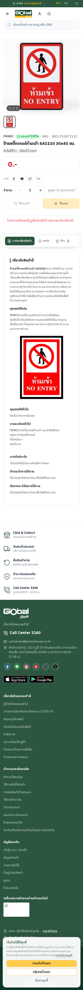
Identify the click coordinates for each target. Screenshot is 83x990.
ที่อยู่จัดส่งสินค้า (13, 872)
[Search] (49, 14)
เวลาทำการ (50, 931)
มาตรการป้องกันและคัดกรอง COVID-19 (28, 711)
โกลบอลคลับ (10, 887)
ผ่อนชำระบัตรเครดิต (15, 815)
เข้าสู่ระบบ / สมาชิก (15, 849)
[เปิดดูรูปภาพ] (41, 76)
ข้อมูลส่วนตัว (11, 857)
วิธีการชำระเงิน (12, 799)
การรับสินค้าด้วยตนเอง (17, 792)
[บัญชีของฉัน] (40, 14)
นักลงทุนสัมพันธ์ (13, 719)
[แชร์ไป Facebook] (13, 178)
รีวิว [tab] (64, 241)
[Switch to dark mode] (77, 4)
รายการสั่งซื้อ (11, 865)
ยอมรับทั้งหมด (41, 963)
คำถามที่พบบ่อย (13, 777)
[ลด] (19, 190)
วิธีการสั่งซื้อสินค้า (14, 784)
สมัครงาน (9, 734)
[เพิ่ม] (40, 190)
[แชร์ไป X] (30, 178)
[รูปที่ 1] (9, 122)
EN (66, 3)
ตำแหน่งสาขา (11, 807)
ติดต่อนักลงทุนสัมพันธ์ (17, 726)
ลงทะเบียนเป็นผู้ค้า (14, 741)
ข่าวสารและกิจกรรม (15, 757)
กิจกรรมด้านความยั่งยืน (17, 749)
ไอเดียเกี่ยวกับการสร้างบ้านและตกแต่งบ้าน (29, 830)
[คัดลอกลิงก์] (38, 178)
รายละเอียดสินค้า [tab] (22, 241)
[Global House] (23, 14)
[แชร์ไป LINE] (22, 178)
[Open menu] (7, 14)
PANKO (8, 136)
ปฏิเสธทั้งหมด (41, 971)
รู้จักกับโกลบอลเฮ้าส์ (15, 703)
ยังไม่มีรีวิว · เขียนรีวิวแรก (20, 150)
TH (58, 3)
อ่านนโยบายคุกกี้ (63, 955)
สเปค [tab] (46, 241)
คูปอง (6, 880)
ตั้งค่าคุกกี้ (41, 980)
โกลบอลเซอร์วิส (13, 822)
